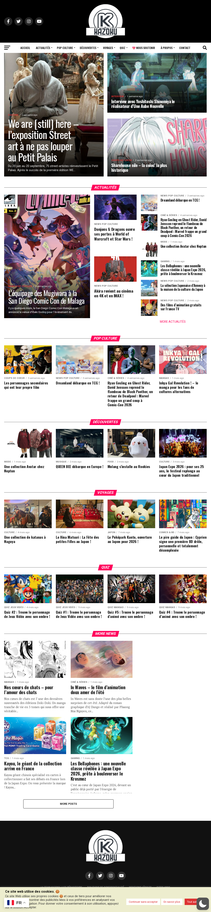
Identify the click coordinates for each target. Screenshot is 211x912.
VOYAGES (108, 48)
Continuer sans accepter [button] (143, 901)
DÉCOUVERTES (88, 48)
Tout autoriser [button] (195, 901)
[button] (203, 904)
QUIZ (122, 48)
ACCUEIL (25, 48)
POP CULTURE (65, 48)
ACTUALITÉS (43, 48)
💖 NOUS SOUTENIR (143, 48)
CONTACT (184, 48)
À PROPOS (166, 48)
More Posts (68, 803)
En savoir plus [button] (172, 901)
